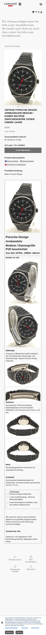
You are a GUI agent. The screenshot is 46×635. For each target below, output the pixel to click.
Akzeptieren (9, 632)
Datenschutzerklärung (11, 628)
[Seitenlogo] (12, 4)
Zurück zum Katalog (12, 46)
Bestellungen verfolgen (15, 570)
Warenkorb (31, 569)
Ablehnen (19, 632)
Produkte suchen (15, 560)
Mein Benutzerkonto (30, 561)
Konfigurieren (35, 628)
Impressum (24, 628)
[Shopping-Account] (41, 12)
